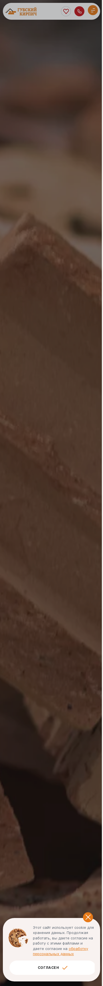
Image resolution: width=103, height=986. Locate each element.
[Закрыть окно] (88, 917)
